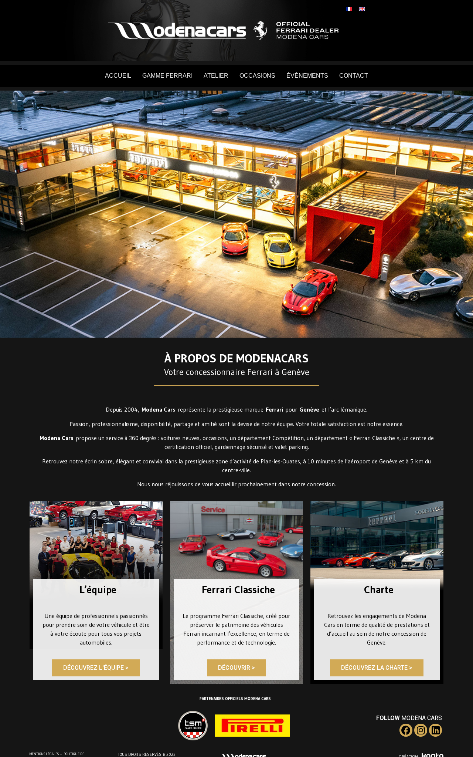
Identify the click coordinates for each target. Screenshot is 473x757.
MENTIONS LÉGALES (44, 754)
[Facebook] (405, 730)
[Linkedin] (435, 730)
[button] (96, 667)
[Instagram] (420, 730)
